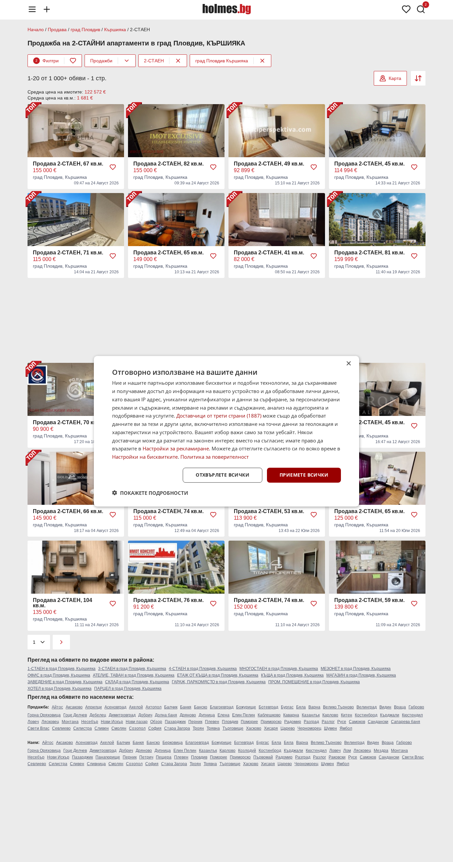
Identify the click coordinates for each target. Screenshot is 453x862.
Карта (395, 78)
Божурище (246, 707)
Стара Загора (177, 728)
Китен (346, 715)
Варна (314, 707)
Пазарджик (175, 722)
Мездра (381, 751)
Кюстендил (412, 715)
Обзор (156, 722)
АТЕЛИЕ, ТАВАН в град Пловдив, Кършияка (133, 675)
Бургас (287, 707)
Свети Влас (38, 728)
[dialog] (226, 431)
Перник (195, 722)
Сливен (102, 728)
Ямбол (346, 728)
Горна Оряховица (44, 715)
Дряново (188, 715)
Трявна (213, 728)
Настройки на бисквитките (145, 456)
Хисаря (271, 728)
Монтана (70, 722)
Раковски (337, 757)
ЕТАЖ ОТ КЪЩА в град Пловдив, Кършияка (217, 675)
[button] (150, 492)
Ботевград (268, 707)
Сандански (378, 722)
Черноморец (309, 728)
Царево (288, 728)
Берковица (172, 743)
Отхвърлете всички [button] (222, 475)
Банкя (185, 707)
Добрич (145, 715)
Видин (385, 707)
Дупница (207, 715)
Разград (311, 722)
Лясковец (50, 722)
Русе (341, 722)
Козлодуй (247, 751)
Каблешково (269, 715)
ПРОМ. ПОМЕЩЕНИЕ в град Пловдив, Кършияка (314, 682)
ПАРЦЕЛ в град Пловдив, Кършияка (128, 689)
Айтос (57, 707)
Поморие (249, 722)
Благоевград (221, 707)
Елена (223, 715)
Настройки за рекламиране (176, 448)
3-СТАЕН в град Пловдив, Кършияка (132, 669)
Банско (200, 707)
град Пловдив (85, 29)
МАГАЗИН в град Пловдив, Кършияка (361, 675)
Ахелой (136, 707)
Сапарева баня (405, 722)
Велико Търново (338, 707)
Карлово (330, 715)
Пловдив (230, 722)
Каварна (291, 715)
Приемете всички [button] (304, 475)
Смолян (118, 728)
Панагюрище (108, 757)
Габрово (416, 707)
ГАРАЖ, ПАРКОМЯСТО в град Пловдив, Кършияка (219, 682)
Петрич (146, 757)
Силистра (82, 728)
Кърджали (389, 715)
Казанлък (311, 715)
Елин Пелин (243, 715)
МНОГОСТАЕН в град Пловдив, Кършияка (278, 669)
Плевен (212, 722)
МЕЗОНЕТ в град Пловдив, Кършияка (356, 669)
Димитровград (122, 715)
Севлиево (61, 728)
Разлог (328, 722)
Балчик (170, 707)
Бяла (301, 707)
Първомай (263, 757)
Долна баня (166, 715)
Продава (57, 29)
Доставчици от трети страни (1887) (218, 415)
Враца (400, 707)
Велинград (366, 707)
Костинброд (366, 715)
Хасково (253, 728)
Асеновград (115, 707)
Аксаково (74, 707)
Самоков (357, 722)
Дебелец (98, 715)
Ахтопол (154, 707)
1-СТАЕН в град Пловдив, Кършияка (62, 669)
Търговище (233, 728)
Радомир (292, 722)
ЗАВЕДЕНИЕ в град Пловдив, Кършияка (65, 682)
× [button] (348, 363)
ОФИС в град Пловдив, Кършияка (59, 675)
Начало (36, 29)
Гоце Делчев (75, 715)
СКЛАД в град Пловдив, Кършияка (137, 682)
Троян (198, 728)
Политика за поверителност (214, 456)
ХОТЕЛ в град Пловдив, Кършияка (60, 689)
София (155, 728)
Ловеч (33, 722)
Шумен (330, 728)
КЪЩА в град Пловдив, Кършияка (292, 675)
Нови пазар (137, 722)
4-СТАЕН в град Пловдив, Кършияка (203, 669)
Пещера (163, 757)
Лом (347, 751)
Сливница (96, 764)
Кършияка (115, 29)
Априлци (93, 707)
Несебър (89, 722)
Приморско (271, 722)
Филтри (47, 60)
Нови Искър (112, 722)
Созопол (137, 728)
